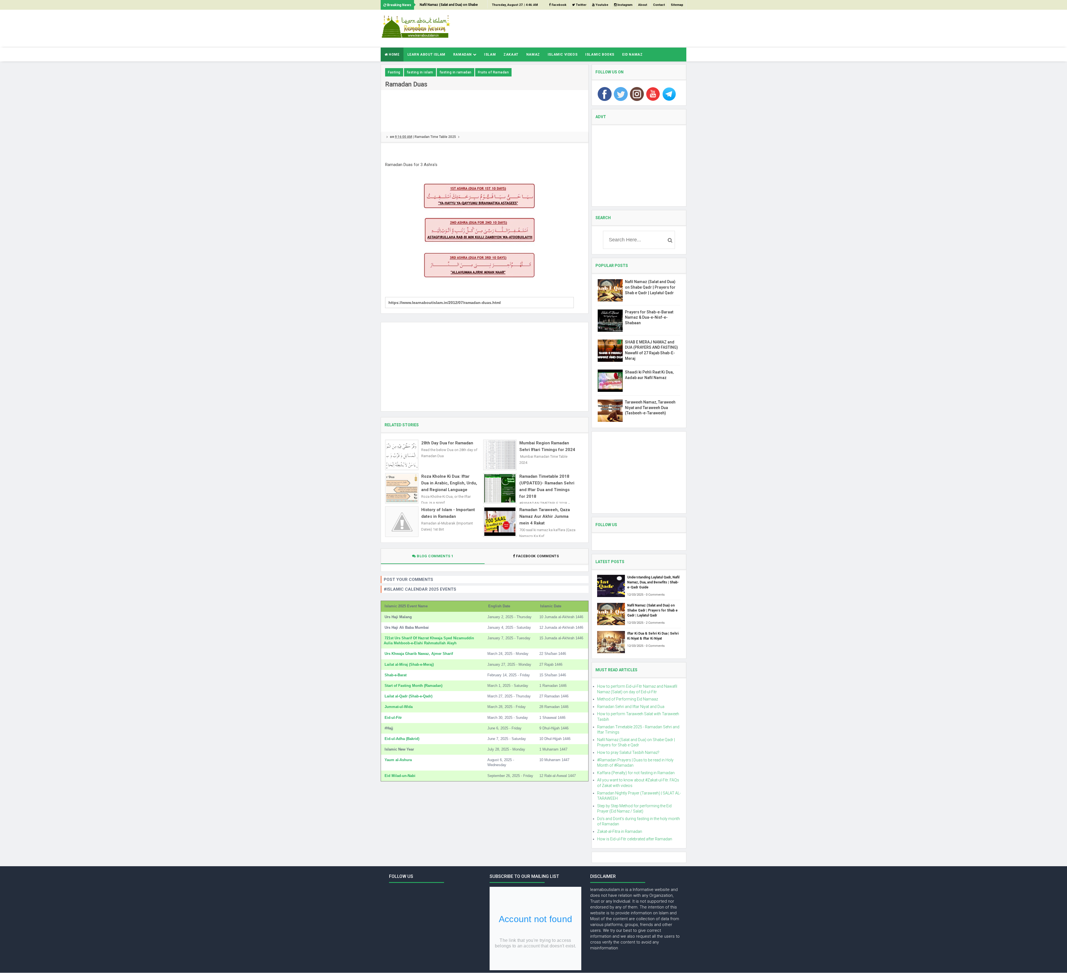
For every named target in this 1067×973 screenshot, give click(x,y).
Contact (659, 5)
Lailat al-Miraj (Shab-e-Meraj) (409, 664)
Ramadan (463, 54)
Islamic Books (599, 54)
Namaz (533, 54)
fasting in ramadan (456, 72)
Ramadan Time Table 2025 (435, 137)
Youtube (601, 5)
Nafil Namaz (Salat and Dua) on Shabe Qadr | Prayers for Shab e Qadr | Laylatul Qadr (451, 6)
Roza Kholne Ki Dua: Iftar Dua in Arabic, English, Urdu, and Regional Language (449, 483)
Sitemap (677, 5)
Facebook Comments (537, 556)
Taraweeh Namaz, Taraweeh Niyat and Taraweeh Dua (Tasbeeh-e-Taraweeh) (650, 407)
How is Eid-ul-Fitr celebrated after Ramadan (634, 839)
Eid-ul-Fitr (393, 717)
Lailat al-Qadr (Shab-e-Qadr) (408, 696)
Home (394, 54)
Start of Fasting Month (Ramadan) (413, 686)
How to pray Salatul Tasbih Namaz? (628, 752)
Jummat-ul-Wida (399, 707)
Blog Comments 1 (435, 556)
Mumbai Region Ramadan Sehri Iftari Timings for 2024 (547, 446)
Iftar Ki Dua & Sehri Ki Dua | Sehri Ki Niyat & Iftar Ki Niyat (653, 636)
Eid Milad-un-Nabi (400, 776)
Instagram (624, 5)
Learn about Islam (426, 54)
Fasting (394, 72)
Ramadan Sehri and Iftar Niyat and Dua (630, 706)
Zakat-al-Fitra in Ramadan (619, 831)
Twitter (580, 5)
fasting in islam (420, 72)
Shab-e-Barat (396, 675)
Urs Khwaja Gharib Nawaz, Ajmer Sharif (419, 654)
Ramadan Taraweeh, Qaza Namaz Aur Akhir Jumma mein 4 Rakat (544, 516)
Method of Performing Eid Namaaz (627, 699)
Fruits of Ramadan (493, 72)
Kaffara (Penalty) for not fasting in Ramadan (636, 773)
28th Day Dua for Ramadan (447, 442)
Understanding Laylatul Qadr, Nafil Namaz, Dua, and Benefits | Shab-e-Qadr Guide (653, 582)
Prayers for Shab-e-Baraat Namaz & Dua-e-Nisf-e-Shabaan (649, 317)
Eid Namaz (632, 54)
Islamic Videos (562, 54)
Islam (490, 54)
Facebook (558, 5)
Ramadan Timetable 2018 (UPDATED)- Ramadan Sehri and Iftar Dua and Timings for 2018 (546, 486)
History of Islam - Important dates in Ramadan (448, 513)
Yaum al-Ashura (398, 760)
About (642, 5)
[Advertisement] (585, 27)
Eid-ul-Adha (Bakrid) (402, 739)
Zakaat (510, 54)
